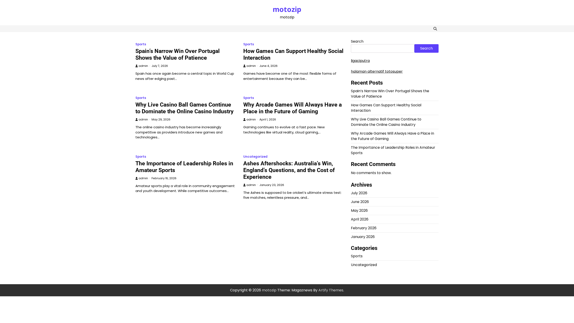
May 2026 (359, 210)
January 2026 (363, 236)
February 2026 (363, 228)
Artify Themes (330, 290)
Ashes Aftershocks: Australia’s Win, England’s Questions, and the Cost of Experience (289, 170)
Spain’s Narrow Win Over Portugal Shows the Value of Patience (177, 54)
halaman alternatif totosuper (377, 71)
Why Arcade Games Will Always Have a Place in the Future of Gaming (292, 108)
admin (143, 66)
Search (357, 41)
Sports (140, 44)
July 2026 (359, 193)
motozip (287, 9)
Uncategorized (255, 157)
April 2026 (359, 219)
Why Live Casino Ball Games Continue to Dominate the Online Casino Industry (184, 108)
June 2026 (360, 201)
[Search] (435, 28)
